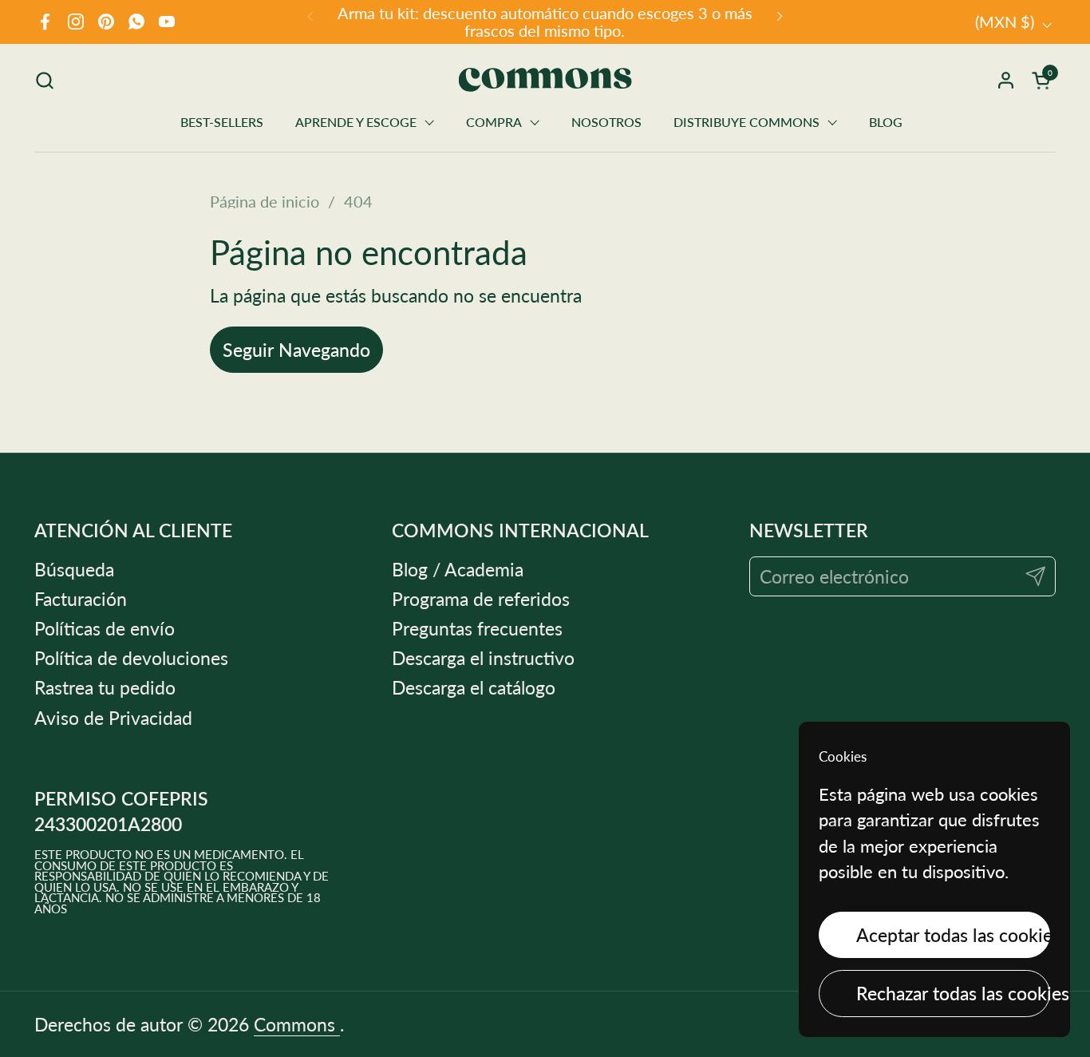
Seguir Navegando (296, 349)
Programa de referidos (481, 599)
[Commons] (545, 80)
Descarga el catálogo (473, 687)
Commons (297, 1024)
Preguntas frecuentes (477, 628)
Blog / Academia (457, 569)
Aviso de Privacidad (113, 718)
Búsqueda (74, 569)
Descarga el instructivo (483, 658)
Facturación (80, 599)
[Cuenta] (1006, 80)
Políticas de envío (104, 628)
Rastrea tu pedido (105, 687)
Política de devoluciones (131, 658)
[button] (44, 80)
